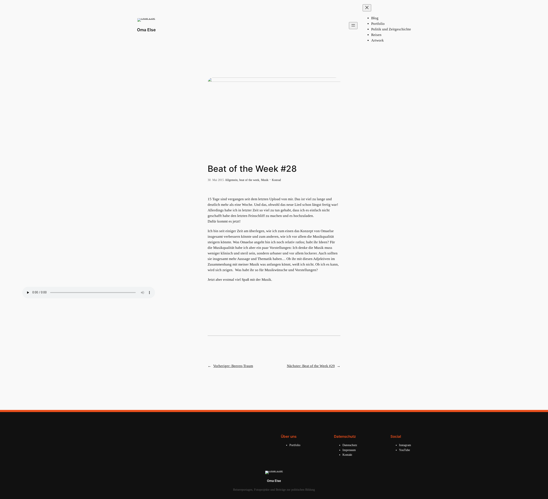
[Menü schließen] (367, 7)
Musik (264, 180)
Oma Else (146, 29)
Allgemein (231, 180)
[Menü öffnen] (353, 25)
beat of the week (249, 180)
